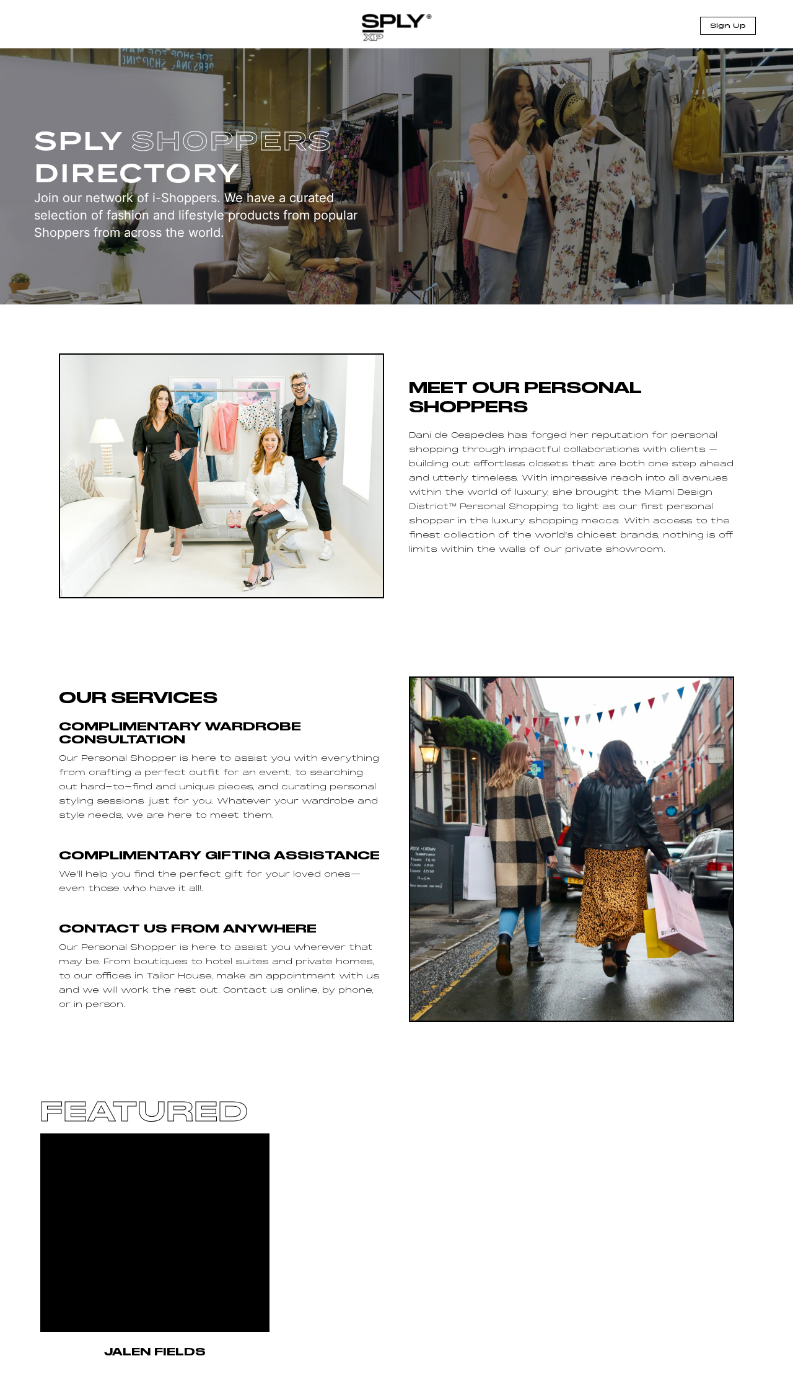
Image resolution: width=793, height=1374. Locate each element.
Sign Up (728, 26)
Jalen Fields (155, 1351)
